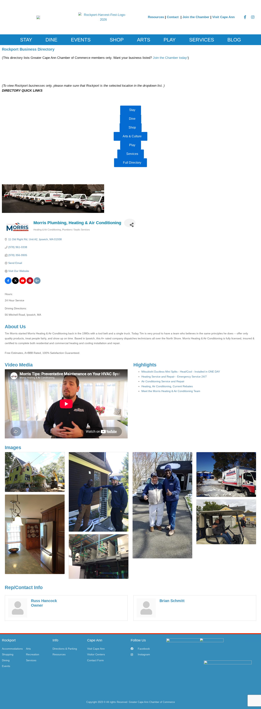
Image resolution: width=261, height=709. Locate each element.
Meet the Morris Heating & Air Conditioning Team (170, 391)
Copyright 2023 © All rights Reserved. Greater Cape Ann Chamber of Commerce (130, 702)
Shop (117, 40)
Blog (234, 40)
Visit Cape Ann (223, 17)
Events (81, 40)
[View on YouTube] (22, 283)
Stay (26, 40)
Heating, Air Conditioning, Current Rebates (167, 386)
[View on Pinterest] (30, 283)
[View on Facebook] (8, 283)
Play (170, 40)
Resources (156, 17)
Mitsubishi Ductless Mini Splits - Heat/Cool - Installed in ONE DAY (180, 371)
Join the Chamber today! (170, 58)
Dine (51, 40)
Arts (143, 40)
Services (201, 40)
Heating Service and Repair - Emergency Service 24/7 (174, 376)
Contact (173, 17)
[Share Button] (129, 223)
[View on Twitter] (15, 283)
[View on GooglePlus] (37, 283)
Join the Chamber (195, 17)
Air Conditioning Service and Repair (162, 381)
